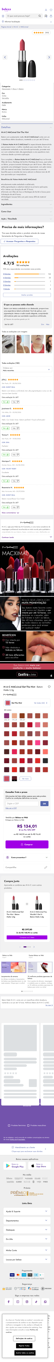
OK (44, 803)
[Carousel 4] (28, 991)
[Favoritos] (50, 9)
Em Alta (9, 1239)
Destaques (10, 1229)
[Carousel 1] (22, 991)
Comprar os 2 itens (27, 937)
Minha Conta (11, 1250)
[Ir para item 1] (24, 946)
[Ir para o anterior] (5, 57)
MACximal (24, 27)
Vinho (4, 95)
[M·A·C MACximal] (27, 569)
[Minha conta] (45, 9)
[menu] (3, 15)
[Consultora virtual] (45, 15)
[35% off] (7, 716)
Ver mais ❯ (49, 1005)
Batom (21, 89)
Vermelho (5, 98)
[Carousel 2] (24, 991)
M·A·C (16, 27)
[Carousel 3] (26, 991)
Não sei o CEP (11, 808)
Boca (15, 89)
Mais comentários (9, 513)
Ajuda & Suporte (13, 1211)
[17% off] (14, 716)
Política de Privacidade (17, 1139)
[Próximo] (34, 947)
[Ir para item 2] (28, 946)
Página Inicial (6, 27)
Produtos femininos (18, 1125)
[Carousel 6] (32, 991)
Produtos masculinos (38, 1125)
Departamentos (12, 1220)
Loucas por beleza (13, 1259)
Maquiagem (6, 89)
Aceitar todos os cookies (25, 1353)
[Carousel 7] (34, 80)
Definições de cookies (24, 1338)
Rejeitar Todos (24, 1346)
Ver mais (25, 778)
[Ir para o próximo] (48, 57)
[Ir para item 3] (30, 946)
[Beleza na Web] (6, 10)
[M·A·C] (10, 694)
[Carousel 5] (30, 991)
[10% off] (22, 716)
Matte (4, 105)
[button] (27, 844)
